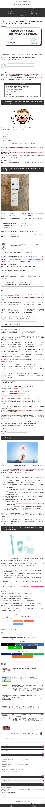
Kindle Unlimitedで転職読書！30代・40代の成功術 (12, 769)
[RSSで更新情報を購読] (22, 656)
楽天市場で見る (29, 621)
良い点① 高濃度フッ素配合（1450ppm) (14, 89)
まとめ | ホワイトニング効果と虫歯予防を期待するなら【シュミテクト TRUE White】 (22, 96)
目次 (21, 83)
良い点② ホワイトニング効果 (12, 91)
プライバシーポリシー (33, 803)
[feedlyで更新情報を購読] (33, 654)
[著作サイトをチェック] (11, 654)
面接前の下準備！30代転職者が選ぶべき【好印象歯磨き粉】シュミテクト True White (22, 87)
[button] (30, 647)
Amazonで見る (18, 621)
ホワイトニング (38, 637)
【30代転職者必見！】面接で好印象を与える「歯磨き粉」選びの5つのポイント (20, 86)
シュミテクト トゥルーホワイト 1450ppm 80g (22, 616)
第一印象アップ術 (20, 637)
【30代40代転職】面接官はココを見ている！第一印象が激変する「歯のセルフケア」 (20, 759)
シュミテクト (32, 637)
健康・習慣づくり (12, 637)
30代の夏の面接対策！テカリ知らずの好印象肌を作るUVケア (15, 764)
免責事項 (11, 803)
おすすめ (26, 637)
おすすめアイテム (5, 637)
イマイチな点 (8, 94)
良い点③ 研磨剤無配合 (11, 92)
